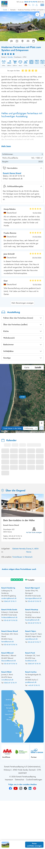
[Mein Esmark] (37, 5)
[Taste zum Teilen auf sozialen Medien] (37, 14)
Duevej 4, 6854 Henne (32, 550)
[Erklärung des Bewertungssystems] (22, 54)
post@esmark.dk (30, 682)
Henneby (10, 57)
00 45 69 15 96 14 (15, 536)
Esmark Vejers (30, 631)
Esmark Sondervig (8, 588)
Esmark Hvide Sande (9, 609)
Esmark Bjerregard (32, 588)
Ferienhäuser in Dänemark (22, 557)
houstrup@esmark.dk (32, 620)
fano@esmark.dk (30, 660)
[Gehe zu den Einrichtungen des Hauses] (28, 41)
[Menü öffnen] (42, 5)
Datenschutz (19, 779)
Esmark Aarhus (30, 672)
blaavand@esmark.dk (8, 660)
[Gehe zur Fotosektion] (11, 41)
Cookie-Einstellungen (34, 779)
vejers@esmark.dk (31, 639)
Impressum (9, 779)
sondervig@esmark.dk (8, 598)
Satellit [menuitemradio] (38, 367)
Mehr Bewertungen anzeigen (22, 303)
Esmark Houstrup (31, 609)
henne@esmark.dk (14, 538)
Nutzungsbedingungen (38, 432)
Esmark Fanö (30, 653)
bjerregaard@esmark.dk (33, 598)
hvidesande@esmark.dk (9, 617)
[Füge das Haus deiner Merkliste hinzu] (42, 14)
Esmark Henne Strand (12, 173)
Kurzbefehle (19, 432)
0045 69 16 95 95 (30, 2)
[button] (22, 396)
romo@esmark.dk (7, 680)
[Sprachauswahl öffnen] (26, 5)
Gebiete (15, 548)
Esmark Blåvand (7, 653)
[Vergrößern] (41, 423)
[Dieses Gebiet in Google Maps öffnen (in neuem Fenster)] (4, 431)
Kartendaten (27, 432)
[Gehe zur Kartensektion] (22, 41)
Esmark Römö (6, 672)
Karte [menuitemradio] (26, 367)
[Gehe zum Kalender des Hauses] (34, 41)
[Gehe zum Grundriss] (17, 41)
